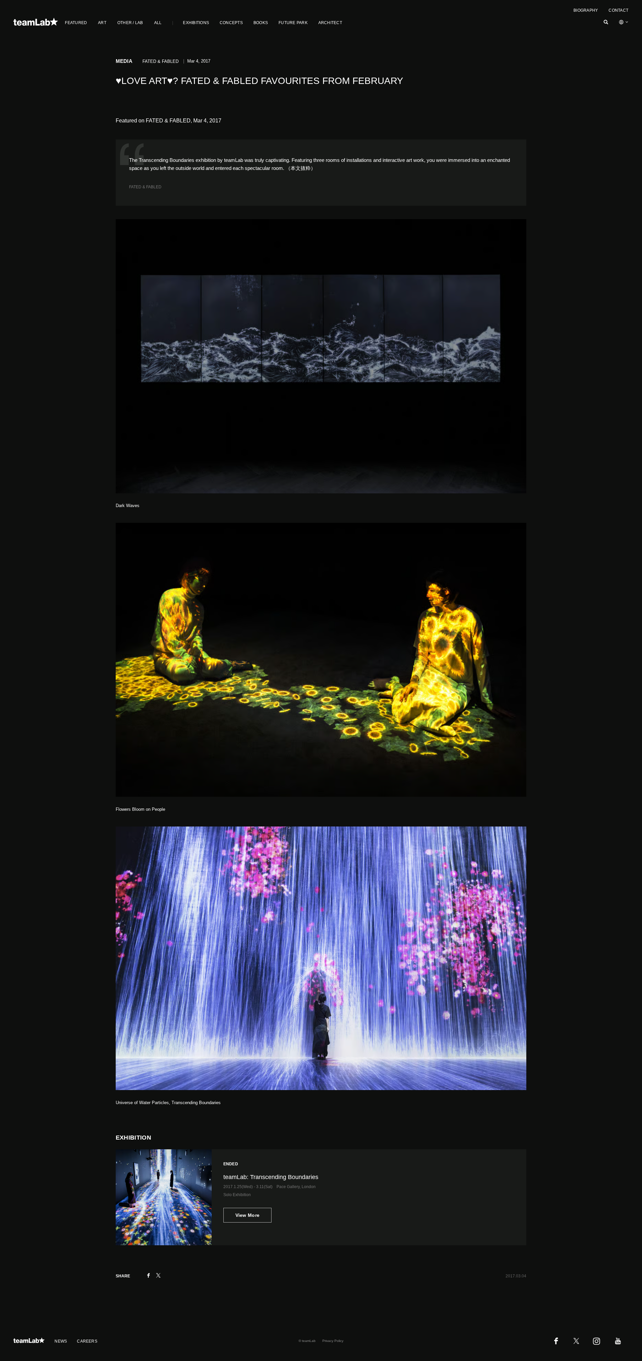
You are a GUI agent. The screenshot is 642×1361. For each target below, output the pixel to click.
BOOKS (260, 22)
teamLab (233, 160)
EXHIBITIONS (196, 22)
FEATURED (76, 22)
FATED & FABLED (145, 187)
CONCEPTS (231, 22)
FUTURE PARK (293, 22)
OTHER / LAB (130, 22)
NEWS (61, 1341)
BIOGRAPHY (585, 10)
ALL (158, 22)
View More (247, 1215)
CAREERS (87, 1341)
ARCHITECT (330, 22)
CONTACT (618, 10)
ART (102, 22)
